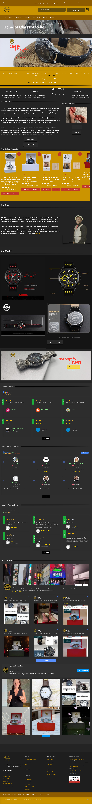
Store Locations (50, 771)
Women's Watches (30, 144)
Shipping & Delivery (7, 783)
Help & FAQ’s (50, 766)
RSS (48, 769)
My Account (50, 759)
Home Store (28, 762)
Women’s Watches (29, 782)
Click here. (52, 75)
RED (51, 342)
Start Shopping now (73, 366)
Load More (46, 660)
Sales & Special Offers (30, 786)
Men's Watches (30, 139)
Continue (37, 233)
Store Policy (6, 781)
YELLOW (59, 342)
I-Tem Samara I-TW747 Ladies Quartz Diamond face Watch (77, 765)
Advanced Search (51, 762)
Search (63, 9)
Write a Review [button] (85, 452)
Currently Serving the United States (70, 61)
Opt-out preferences (51, 774)
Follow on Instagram (83, 670)
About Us (27, 766)
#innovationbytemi (14, 602)
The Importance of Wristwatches (76, 759)
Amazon (77, 132)
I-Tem (13, 587)
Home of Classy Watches (30, 759)
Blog (26, 771)
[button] (5, 187)
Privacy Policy (6, 778)
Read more (8, 404)
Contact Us (27, 769)
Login (29, 82)
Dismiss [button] (56, 3)
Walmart (76, 127)
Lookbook (27, 789)
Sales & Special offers (74, 763)
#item (8, 602)
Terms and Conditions (8, 786)
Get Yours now (14, 54)
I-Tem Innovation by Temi (36, 799)
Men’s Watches (28, 779)
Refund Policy (6, 776)
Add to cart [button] (6, 193)
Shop (26, 764)
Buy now (15, 193)
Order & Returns (7, 773)
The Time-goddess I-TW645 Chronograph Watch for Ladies (76, 771)
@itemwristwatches (16, 666)
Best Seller (27, 784)
